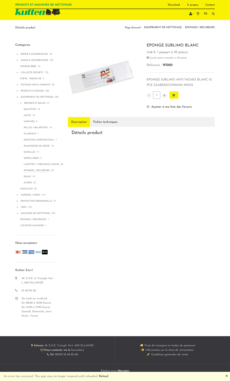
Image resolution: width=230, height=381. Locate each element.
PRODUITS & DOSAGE (32, 91)
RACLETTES (30, 109)
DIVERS (28, 183)
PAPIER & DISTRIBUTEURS (34, 54)
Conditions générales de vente (169, 354)
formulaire (77, 350)
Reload (103, 376)
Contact (210, 5)
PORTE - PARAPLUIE (30, 79)
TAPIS (23, 207)
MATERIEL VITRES (30, 195)
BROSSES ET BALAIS (35, 103)
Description (79, 122)
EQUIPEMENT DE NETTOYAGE (163, 27)
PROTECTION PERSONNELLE (36, 201)
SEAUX (27, 177)
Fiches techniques (105, 122)
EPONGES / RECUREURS (200, 27)
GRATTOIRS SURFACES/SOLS (39, 140)
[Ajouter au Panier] (173, 95)
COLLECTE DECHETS (32, 72)
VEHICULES (26, 189)
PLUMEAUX (30, 134)
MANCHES (29, 121)
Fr (205, 13)
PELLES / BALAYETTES (36, 128)
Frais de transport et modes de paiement (170, 345)
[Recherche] (212, 13)
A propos (192, 5)
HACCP (27, 115)
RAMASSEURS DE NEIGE (37, 146)
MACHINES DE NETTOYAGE (35, 213)
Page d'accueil (133, 27)
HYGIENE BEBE (28, 66)
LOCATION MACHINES (32, 226)
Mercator (123, 370)
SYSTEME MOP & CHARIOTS (35, 85)
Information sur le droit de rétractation (170, 350)
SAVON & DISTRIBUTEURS (34, 60)
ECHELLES (29, 152)
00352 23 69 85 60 (66, 354)
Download (174, 5)
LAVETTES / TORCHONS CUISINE (41, 164)
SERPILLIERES (31, 158)
